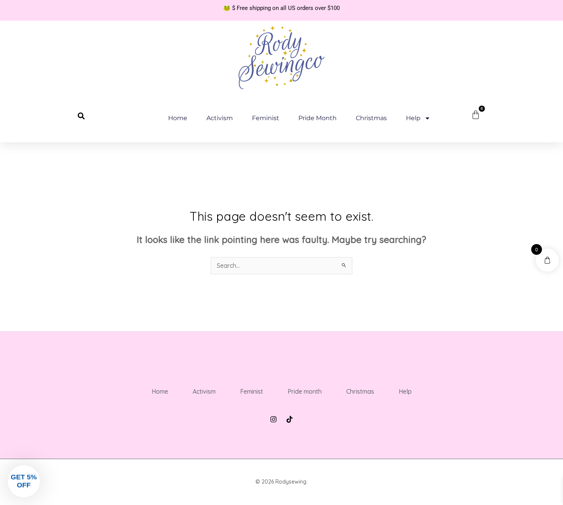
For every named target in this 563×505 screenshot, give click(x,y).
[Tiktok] (289, 419)
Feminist (265, 118)
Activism (219, 118)
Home (177, 118)
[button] (81, 115)
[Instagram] (273, 419)
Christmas (371, 118)
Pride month (317, 118)
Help (413, 118)
